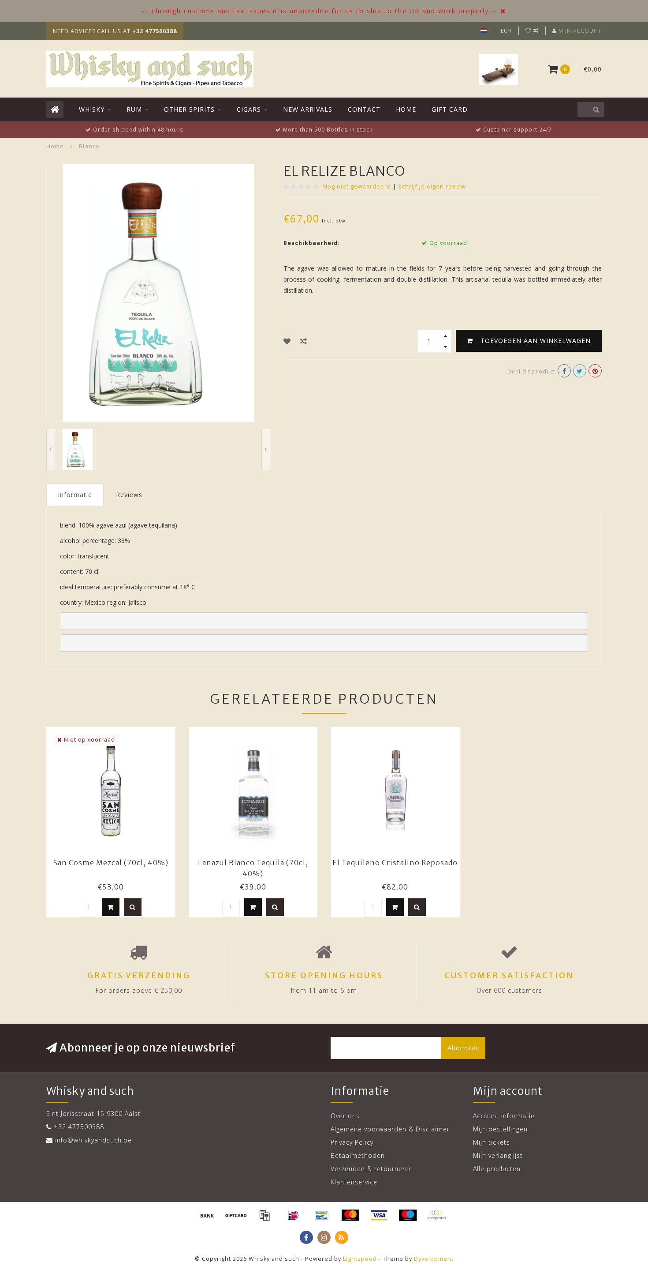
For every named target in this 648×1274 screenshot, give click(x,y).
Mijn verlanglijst (498, 1155)
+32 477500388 (79, 1127)
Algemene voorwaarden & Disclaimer (390, 1129)
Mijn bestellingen (500, 1129)
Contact (364, 109)
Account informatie (504, 1116)
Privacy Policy (352, 1142)
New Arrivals (307, 109)
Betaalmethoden (358, 1155)
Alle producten (497, 1169)
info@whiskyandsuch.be (93, 1140)
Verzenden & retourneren (372, 1169)
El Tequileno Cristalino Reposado (395, 862)
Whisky (91, 109)
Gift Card (450, 109)
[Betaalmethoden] (207, 1215)
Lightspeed (360, 1259)
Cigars (249, 109)
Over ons (345, 1116)
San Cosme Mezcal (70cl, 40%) (110, 862)
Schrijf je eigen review (432, 186)
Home (406, 109)
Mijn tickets (491, 1142)
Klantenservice (354, 1182)
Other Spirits (189, 109)
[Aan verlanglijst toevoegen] (287, 341)
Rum (134, 109)
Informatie (75, 494)
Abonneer (463, 1048)
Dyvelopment (434, 1259)
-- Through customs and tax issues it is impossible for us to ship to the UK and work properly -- (320, 11)
